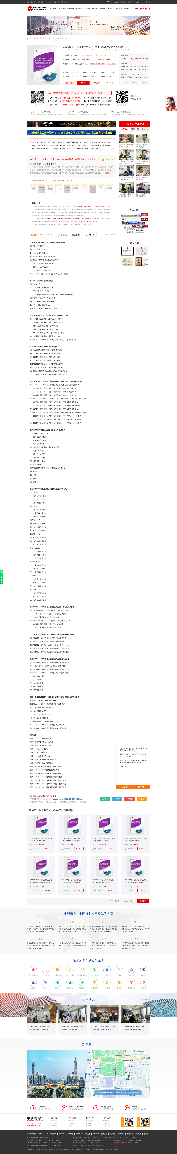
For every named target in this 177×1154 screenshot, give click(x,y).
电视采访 (124, 129)
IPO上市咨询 (31, 1142)
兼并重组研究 (118, 1140)
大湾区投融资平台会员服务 (71, 101)
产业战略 (127, 8)
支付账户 (142, 799)
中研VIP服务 (82, 802)
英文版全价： (67, 76)
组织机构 (54, 1123)
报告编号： (67, 55)
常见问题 (71, 1125)
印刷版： (104, 72)
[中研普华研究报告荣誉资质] (134, 265)
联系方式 (53, 1134)
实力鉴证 (106, 1121)
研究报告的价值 (101, 55)
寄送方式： (67, 64)
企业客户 (96, 1134)
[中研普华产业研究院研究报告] (36, 11)
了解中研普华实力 (142, 1145)
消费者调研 (57, 2)
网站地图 (136, 2)
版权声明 (79, 1134)
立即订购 (83, 83)
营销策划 (83, 1140)
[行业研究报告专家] (134, 233)
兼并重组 (86, 8)
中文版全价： (67, 72)
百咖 (66, 2)
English (143, 2)
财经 (35, 2)
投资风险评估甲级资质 (97, 64)
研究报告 (53, 8)
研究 (32, 2)
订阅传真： (125, 74)
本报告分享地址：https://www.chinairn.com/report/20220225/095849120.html (56, 799)
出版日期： (67, 59)
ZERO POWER (43, 1134)
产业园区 (103, 8)
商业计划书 (39, 1140)
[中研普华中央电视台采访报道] (71, 126)
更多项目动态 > (145, 999)
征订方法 (71, 1121)
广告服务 (70, 1134)
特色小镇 (50, 2)
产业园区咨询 (118, 1142)
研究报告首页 (41, 38)
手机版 (146, 1134)
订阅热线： (125, 63)
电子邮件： (137, 74)
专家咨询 (110, 83)
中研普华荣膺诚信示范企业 (67, 802)
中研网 (87, 1149)
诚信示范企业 (111, 64)
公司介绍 (130, 2)
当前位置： (32, 38)
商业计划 (70, 8)
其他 (67, 38)
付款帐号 (71, 1123)
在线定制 (97, 83)
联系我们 (123, 2)
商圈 (62, 2)
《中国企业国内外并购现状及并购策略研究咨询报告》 (48, 114)
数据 (42, 2)
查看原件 (108, 173)
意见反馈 (104, 1134)
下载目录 (124, 82)
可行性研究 (30, 1140)
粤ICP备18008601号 (112, 1149)
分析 (45, 2)
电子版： (86, 72)
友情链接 (138, 1134)
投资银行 (119, 8)
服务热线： (125, 55)
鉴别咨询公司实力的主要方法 (87, 221)
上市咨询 (94, 8)
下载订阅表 (129, 799)
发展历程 (54, 1125)
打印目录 (134, 82)
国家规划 (111, 8)
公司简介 (54, 1121)
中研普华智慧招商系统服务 (71, 98)
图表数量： (102, 59)
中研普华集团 (31, 1134)
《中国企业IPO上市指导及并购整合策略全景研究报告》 (128, 114)
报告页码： (86, 59)
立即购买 (141, 787)
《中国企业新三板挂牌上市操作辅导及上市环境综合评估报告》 (88, 114)
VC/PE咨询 (76, 1142)
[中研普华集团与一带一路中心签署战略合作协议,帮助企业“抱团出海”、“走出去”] (71, 135)
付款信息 (116, 2)
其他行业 (60, 38)
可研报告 (62, 8)
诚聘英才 (87, 1134)
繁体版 (148, 2)
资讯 (38, 2)
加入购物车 (69, 83)
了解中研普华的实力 (86, 55)
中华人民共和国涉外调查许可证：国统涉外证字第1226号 (91, 206)
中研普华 (94, 1149)
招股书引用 (135, 129)
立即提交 (143, 901)
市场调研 (78, 8)
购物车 (110, 2)
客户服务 (113, 1134)
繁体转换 (144, 82)
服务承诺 (89, 1123)
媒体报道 (145, 129)
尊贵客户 (89, 1121)
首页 (28, 2)
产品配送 (89, 1125)
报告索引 (121, 1134)
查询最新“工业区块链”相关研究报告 (43, 796)
